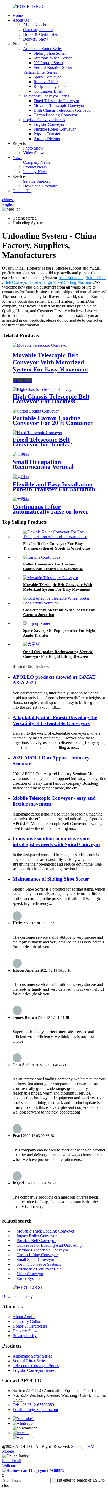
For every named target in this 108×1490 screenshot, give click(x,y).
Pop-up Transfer (47, 134)
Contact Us (22, 190)
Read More (22, 380)
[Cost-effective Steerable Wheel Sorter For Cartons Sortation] (59, 603)
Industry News (35, 172)
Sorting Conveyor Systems (39, 1264)
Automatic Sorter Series (42, 48)
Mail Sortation (71, 277)
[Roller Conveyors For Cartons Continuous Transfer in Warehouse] (41, 557)
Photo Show (33, 148)
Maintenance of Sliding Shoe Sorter (51, 879)
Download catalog (17, 1296)
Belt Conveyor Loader (22, 282)
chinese (8, 199)
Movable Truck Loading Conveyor (45, 1231)
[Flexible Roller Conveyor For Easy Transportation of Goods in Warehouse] (59, 536)
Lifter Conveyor (30, 1274)
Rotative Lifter (46, 82)
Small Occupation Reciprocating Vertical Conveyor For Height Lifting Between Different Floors (58, 656)
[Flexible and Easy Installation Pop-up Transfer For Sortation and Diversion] (21, 477)
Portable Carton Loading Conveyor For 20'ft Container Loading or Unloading (53, 423)
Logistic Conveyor (49, 124)
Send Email (11, 1460)
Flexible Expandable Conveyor (42, 1250)
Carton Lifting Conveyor (37, 1255)
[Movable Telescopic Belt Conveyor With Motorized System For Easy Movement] (40, 345)
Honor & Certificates (40, 34)
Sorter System (28, 1278)
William (8, 1465)
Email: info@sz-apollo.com (35, 1409)
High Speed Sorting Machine (68, 282)
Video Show (33, 153)
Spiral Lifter (96, 277)
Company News (36, 162)
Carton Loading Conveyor (55, 115)
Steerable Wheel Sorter (53, 58)
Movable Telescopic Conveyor (59, 105)
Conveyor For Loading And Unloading (49, 1245)
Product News (35, 167)
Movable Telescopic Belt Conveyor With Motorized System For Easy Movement (50, 362)
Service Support (36, 181)
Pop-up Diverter (47, 138)
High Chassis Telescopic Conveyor (63, 110)
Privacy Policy (25, 1335)
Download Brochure (40, 186)
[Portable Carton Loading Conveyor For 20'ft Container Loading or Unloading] (36, 411)
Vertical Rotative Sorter (53, 67)
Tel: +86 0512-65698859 (33, 1405)
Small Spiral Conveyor (35, 1259)
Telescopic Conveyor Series (46, 96)
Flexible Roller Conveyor (55, 129)
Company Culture (38, 29)
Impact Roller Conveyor (37, 1236)
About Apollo (34, 25)
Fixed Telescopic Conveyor (56, 100)
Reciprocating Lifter (50, 86)
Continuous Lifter (48, 91)
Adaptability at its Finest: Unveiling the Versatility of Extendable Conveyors (55, 720)
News (17, 157)
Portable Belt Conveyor (36, 1240)
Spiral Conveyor (47, 77)
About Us (21, 20)
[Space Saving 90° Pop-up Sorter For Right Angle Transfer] (36, 623)
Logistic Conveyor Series (44, 119)
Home (18, 15)
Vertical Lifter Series (40, 72)
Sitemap (77, 1446)
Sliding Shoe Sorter (50, 53)
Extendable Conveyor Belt (39, 1269)
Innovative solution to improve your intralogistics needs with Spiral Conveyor (56, 841)
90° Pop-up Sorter (48, 63)
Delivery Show (35, 39)
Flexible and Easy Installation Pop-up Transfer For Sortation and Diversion (54, 489)
